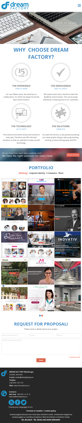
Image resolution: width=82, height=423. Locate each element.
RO (29, 407)
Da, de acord (27, 419)
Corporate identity (37, 173)
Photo (60, 173)
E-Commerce (52, 173)
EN (31, 407)
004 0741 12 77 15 (23, 394)
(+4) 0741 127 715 (16, 383)
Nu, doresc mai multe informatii (47, 419)
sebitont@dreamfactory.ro (18, 397)
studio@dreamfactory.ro (24, 377)
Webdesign (23, 173)
